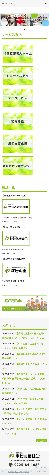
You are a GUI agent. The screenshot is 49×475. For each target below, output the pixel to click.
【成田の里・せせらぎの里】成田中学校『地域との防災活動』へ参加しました (24, 378)
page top (42, 467)
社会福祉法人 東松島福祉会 (18, 472)
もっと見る (40, 441)
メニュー (8, 3)
